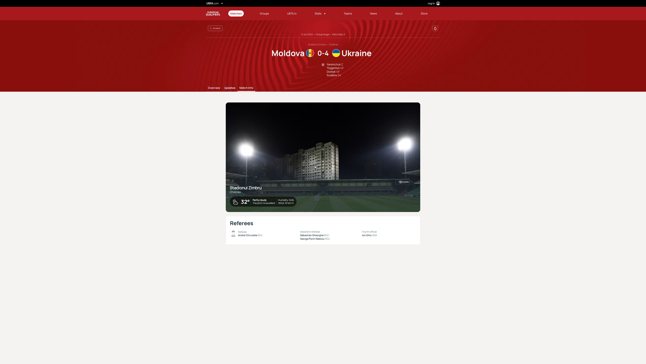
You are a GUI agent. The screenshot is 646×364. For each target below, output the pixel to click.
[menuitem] (241, 13)
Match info (246, 87)
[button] (320, 13)
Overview (214, 87)
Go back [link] (216, 28)
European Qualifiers (213, 13)
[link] (236, 13)
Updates (229, 87)
